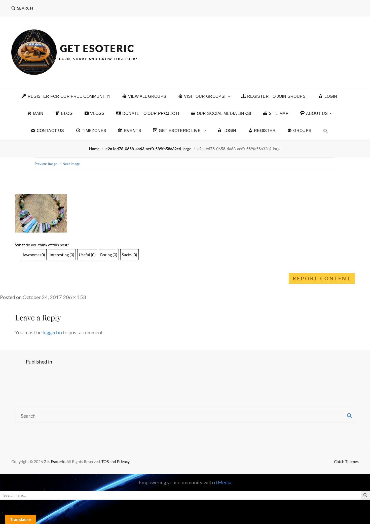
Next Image (71, 164)
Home (94, 148)
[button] (325, 131)
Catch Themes (346, 461)
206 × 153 (74, 297)
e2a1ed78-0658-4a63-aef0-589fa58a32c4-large (148, 148)
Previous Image (46, 164)
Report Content (322, 278)
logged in (52, 332)
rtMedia (222, 482)
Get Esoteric (97, 48)
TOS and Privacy (115, 461)
